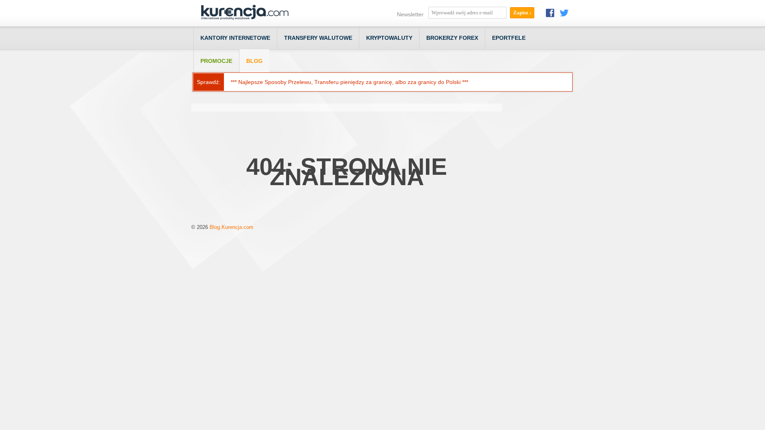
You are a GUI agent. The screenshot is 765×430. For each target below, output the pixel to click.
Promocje (216, 61)
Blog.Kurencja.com (231, 227)
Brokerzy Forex (452, 38)
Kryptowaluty (389, 38)
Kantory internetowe (235, 38)
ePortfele (509, 38)
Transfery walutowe (318, 38)
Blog (254, 61)
